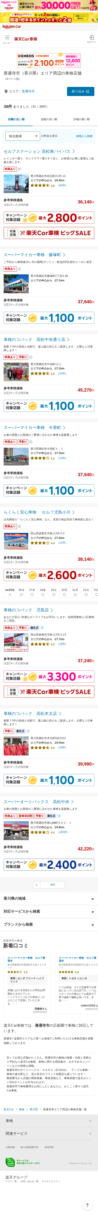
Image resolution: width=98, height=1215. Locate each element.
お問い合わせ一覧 (29, 1181)
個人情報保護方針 (30, 1147)
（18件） (62, 644)
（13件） (62, 458)
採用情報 (49, 1147)
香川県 (34, 1109)
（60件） (62, 185)
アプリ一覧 (11, 1181)
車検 (21, 1109)
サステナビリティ (51, 1181)
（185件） (63, 832)
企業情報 (10, 1147)
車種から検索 (84, 136)
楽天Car (9, 1109)
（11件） (62, 542)
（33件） (62, 747)
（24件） (62, 373)
